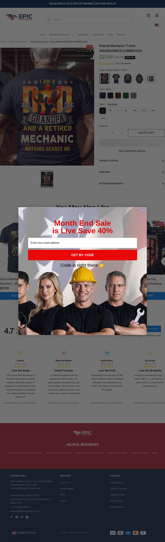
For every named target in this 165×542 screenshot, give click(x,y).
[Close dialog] (144, 210)
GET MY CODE (82, 255)
